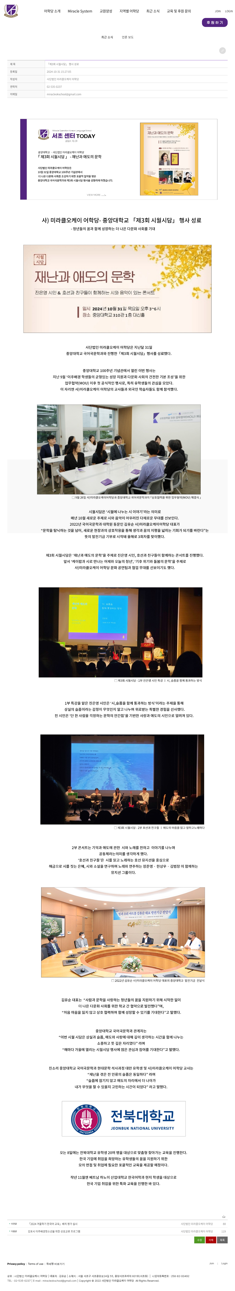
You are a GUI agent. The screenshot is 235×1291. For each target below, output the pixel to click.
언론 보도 (128, 37)
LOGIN (229, 11)
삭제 (211, 1240)
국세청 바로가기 (55, 1263)
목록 (222, 1240)
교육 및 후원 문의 (179, 11)
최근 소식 (153, 11)
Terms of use (35, 1263)
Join (211, 1263)
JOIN (218, 11)
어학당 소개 (52, 11)
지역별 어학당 (129, 11)
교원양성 (106, 11)
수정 (199, 1240)
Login (224, 1263)
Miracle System (80, 11)
